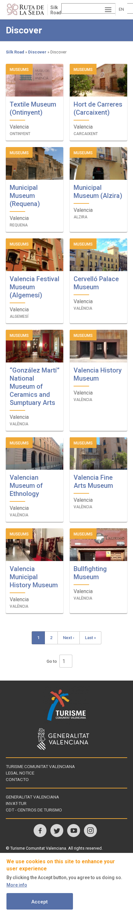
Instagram (90, 830)
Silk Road (55, 10)
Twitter (56, 830)
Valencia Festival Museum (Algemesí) (34, 287)
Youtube (73, 830)
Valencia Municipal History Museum (34, 577)
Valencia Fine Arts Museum (93, 481)
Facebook (40, 830)
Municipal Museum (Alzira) (98, 192)
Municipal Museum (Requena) (25, 196)
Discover (37, 52)
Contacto (17, 779)
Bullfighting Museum (90, 573)
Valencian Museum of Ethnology (26, 486)
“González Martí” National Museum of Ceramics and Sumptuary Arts (34, 386)
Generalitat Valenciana (32, 796)
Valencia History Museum (98, 374)
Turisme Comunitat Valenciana (40, 766)
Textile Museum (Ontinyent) (33, 108)
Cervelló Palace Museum (96, 283)
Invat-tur (16, 803)
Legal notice (20, 772)
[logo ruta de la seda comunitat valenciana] (26, 9)
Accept (39, 902)
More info (16, 885)
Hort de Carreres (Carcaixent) (98, 108)
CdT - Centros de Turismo (34, 809)
